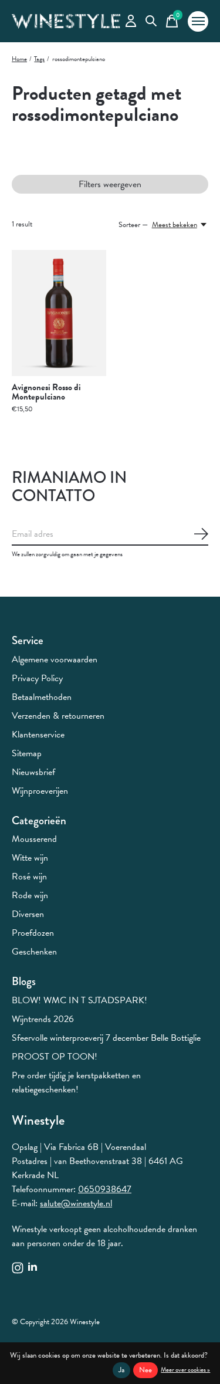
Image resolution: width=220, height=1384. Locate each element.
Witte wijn (30, 858)
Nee (145, 1370)
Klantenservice (38, 734)
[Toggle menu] (198, 21)
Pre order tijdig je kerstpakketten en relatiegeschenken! (76, 1082)
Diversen (28, 914)
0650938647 (104, 1189)
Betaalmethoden (42, 697)
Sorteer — (133, 225)
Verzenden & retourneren (58, 716)
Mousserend (34, 839)
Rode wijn (30, 895)
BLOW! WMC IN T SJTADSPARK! (79, 1000)
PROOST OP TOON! (54, 1057)
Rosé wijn (29, 876)
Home (19, 59)
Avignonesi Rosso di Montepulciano (46, 392)
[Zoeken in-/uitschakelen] (151, 21)
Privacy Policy (37, 678)
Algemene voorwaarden (54, 659)
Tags (39, 59)
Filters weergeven (110, 184)
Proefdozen (33, 933)
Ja (121, 1370)
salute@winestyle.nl (76, 1203)
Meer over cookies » (185, 1370)
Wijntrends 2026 (43, 1019)
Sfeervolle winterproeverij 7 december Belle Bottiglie (106, 1038)
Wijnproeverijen (40, 791)
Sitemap (27, 753)
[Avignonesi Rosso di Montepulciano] (59, 313)
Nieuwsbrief (33, 772)
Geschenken (34, 952)
